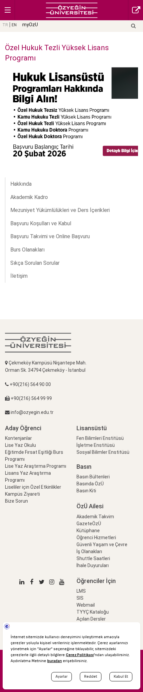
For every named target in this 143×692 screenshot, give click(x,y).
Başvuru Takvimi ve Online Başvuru (50, 236)
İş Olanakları (89, 551)
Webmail (85, 605)
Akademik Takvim (95, 516)
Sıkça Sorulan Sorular (35, 263)
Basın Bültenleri (93, 476)
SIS (79, 598)
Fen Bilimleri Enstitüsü (100, 438)
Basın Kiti (86, 490)
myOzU (30, 24)
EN (14, 25)
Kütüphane (88, 530)
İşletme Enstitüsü (95, 445)
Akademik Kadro (29, 197)
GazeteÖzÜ (88, 523)
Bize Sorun (16, 501)
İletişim (19, 276)
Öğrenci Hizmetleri (96, 537)
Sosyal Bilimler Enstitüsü (102, 452)
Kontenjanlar (18, 438)
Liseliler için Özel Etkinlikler (33, 487)
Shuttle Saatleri (93, 558)
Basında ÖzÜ (90, 483)
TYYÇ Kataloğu (92, 612)
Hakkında (21, 184)
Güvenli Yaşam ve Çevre (101, 544)
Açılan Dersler (91, 619)
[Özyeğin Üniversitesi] (71, 10)
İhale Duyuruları (92, 565)
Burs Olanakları (27, 250)
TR (5, 25)
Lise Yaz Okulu (20, 445)
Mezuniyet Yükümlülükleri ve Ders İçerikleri (60, 210)
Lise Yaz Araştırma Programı (35, 466)
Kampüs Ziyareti (22, 494)
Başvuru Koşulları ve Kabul (40, 223)
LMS (81, 591)
